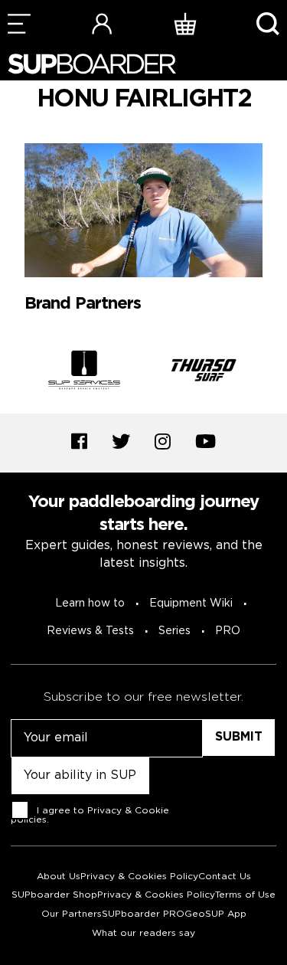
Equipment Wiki (191, 603)
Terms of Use (245, 895)
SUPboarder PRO (143, 914)
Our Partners (71, 914)
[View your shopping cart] (185, 23)
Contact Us (224, 876)
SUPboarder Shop (54, 895)
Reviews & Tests (90, 631)
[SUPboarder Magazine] (92, 64)
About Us (58, 876)
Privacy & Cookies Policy (139, 876)
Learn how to (90, 603)
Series (174, 631)
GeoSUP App (215, 914)
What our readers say (143, 933)
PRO (227, 631)
